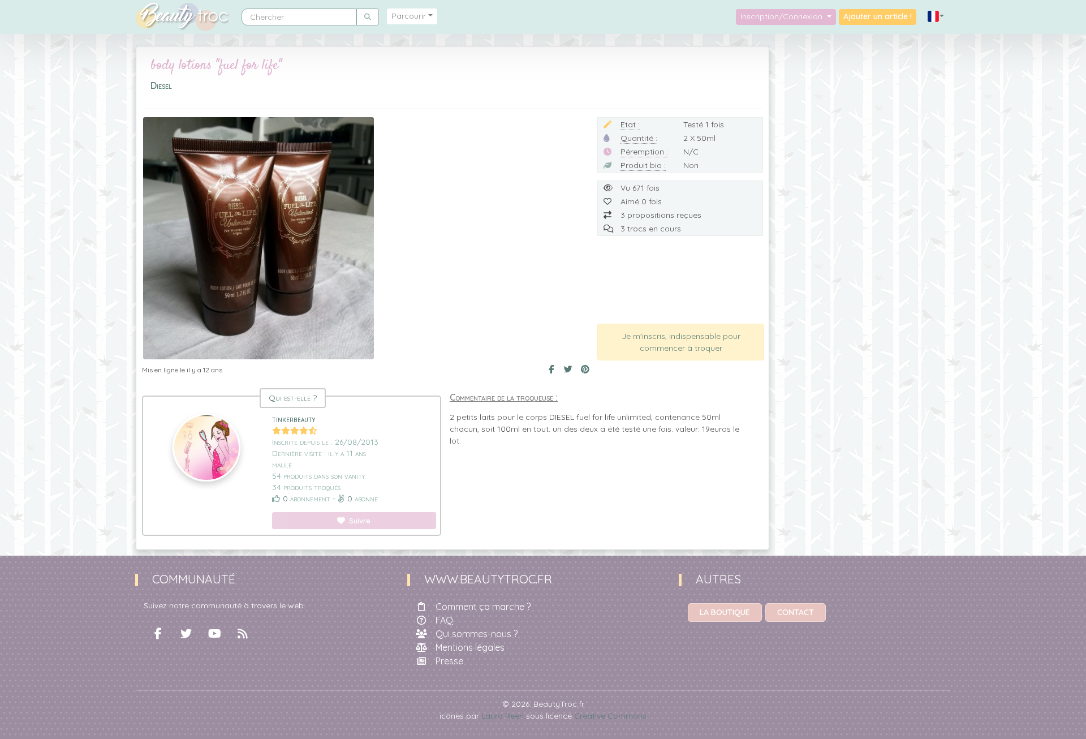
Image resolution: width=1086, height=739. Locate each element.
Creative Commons (610, 716)
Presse (449, 661)
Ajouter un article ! (877, 16)
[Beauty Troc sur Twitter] (186, 634)
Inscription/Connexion (782, 16)
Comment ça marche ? (483, 606)
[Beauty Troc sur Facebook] (158, 634)
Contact (795, 612)
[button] (936, 16)
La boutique (725, 612)
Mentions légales (470, 647)
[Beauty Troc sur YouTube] (214, 634)
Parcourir (408, 16)
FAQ (444, 620)
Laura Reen (502, 716)
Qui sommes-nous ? (477, 633)
